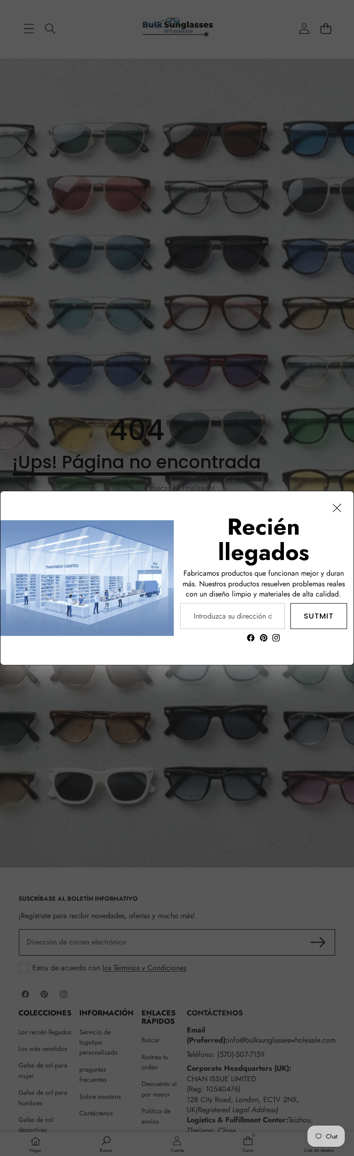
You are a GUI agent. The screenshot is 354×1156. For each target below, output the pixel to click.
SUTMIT (319, 616)
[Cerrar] (337, 508)
